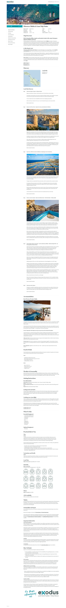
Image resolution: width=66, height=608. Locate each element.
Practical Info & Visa (11, 42)
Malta (48, 41)
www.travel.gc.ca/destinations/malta (33, 446)
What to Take (10, 41)
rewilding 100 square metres (48, 516)
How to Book (10, 44)
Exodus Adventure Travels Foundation (34, 516)
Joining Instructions (11, 39)
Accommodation (11, 34)
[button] (43, 91)
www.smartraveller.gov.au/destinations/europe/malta (37, 445)
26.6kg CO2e (50, 32)
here (27, 60)
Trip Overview (10, 31)
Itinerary (9, 33)
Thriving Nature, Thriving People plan (41, 512)
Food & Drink (10, 36)
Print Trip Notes (15, 26)
